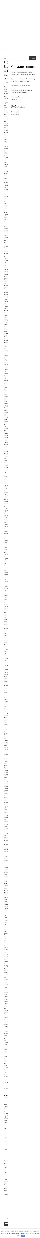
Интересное (15, 114)
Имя (6, 1128)
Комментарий (6, 1194)
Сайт (5, 1149)
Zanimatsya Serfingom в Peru (20, 85)
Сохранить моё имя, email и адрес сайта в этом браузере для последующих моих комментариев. (6, 1175)
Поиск (33, 58)
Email (5, 1139)
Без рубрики (15, 112)
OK (23, 1235)
